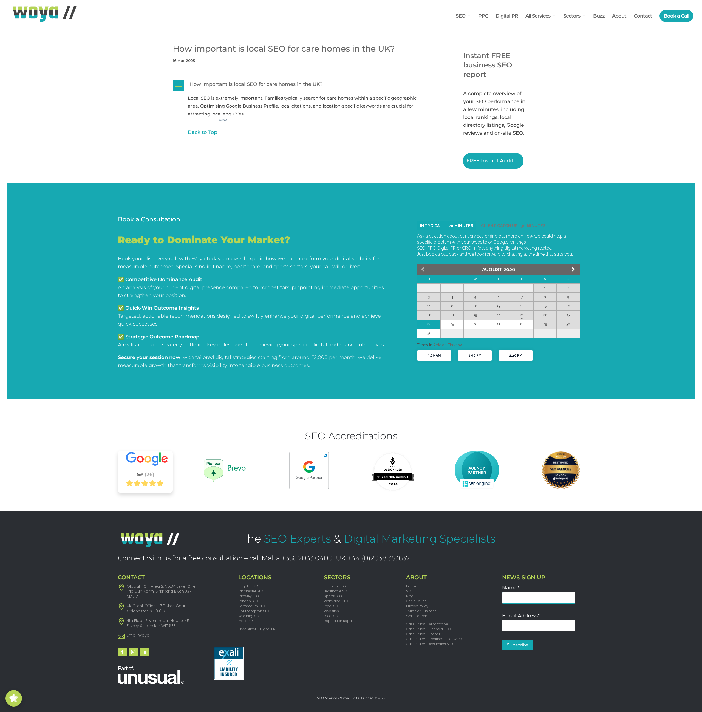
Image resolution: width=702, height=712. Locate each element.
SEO (460, 16)
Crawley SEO (249, 596)
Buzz (599, 16)
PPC (483, 16)
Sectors (571, 16)
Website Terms (418, 616)
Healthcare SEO (336, 591)
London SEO (248, 601)
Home (411, 586)
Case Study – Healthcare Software (434, 639)
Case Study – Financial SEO (428, 629)
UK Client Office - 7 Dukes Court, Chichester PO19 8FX (157, 608)
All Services (537, 16)
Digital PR (507, 16)
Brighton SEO (249, 586)
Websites (331, 611)
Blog (410, 596)
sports (281, 267)
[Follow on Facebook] (122, 652)
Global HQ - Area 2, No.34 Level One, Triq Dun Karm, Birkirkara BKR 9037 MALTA (161, 591)
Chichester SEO (251, 591)
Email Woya (138, 635)
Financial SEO (335, 586)
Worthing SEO (250, 616)
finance (222, 267)
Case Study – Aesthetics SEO (429, 644)
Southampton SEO (254, 611)
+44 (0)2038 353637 (378, 558)
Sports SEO (333, 596)
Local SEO (331, 616)
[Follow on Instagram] (133, 652)
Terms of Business (421, 611)
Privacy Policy (417, 606)
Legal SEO (331, 606)
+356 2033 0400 (307, 558)
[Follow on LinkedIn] (144, 652)
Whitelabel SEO (336, 601)
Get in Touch (416, 601)
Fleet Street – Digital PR (257, 629)
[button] (304, 86)
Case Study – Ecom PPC (425, 634)
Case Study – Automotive (427, 624)
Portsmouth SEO (252, 606)
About (619, 16)
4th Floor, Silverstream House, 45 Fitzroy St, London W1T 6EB (158, 623)
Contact (643, 16)
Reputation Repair (339, 620)
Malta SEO (247, 620)
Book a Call (676, 16)
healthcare (247, 267)
